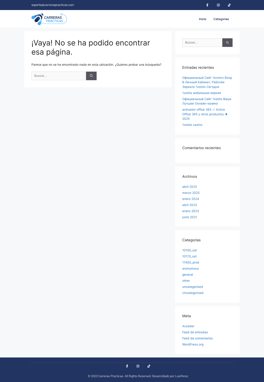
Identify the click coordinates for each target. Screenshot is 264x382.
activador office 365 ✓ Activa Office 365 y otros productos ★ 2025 (205, 114)
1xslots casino (192, 125)
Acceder (188, 326)
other (186, 280)
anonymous (190, 268)
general (187, 274)
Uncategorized (192, 293)
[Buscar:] (58, 76)
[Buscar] (91, 76)
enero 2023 (190, 211)
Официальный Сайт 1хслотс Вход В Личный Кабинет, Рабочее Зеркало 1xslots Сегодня (207, 82)
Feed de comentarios (197, 338)
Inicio (202, 19)
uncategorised (192, 287)
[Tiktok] (229, 5)
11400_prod (190, 262)
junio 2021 (189, 217)
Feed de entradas (195, 332)
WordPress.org (192, 344)
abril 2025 (189, 186)
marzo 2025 (191, 193)
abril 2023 (189, 205)
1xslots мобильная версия (201, 93)
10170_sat (189, 256)
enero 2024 (190, 199)
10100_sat (189, 250)
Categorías (221, 19)
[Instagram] (218, 5)
